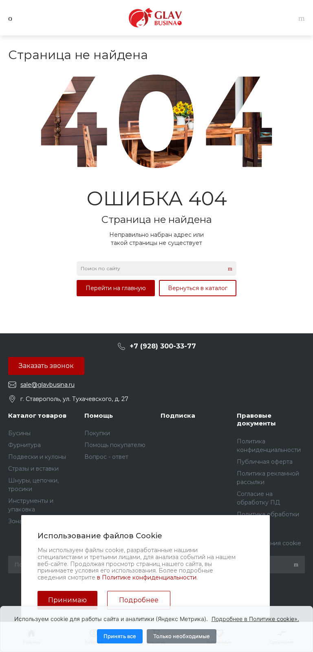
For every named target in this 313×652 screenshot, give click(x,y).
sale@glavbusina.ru (47, 384)
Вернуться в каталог (197, 288)
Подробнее (139, 600)
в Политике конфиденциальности (146, 577)
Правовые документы (256, 419)
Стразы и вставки (33, 468)
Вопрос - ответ (106, 456)
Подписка (178, 415)
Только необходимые (181, 636)
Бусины (19, 433)
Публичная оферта (265, 461)
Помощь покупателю (114, 445)
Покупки (97, 433)
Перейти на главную (116, 288)
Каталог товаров (37, 415)
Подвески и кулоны (37, 456)
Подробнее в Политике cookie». (255, 618)
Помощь (98, 415)
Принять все (120, 636)
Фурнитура (24, 445)
